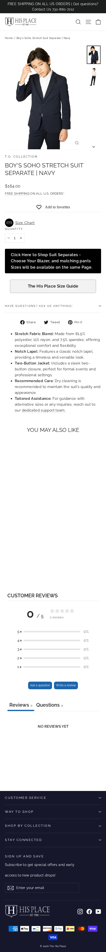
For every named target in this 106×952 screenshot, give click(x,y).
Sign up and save (24, 856)
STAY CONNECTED (23, 840)
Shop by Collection (28, 825)
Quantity (14, 229)
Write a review (66, 685)
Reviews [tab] (20, 705)
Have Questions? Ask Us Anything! (39, 306)
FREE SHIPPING (17, 193)
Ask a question (40, 685)
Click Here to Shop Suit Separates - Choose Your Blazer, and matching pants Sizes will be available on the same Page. (51, 261)
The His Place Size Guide (53, 286)
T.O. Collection (21, 156)
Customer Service (25, 798)
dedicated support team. (44, 410)
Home (9, 38)
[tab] (49, 705)
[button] (53, 222)
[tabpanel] (53, 747)
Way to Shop (19, 812)
